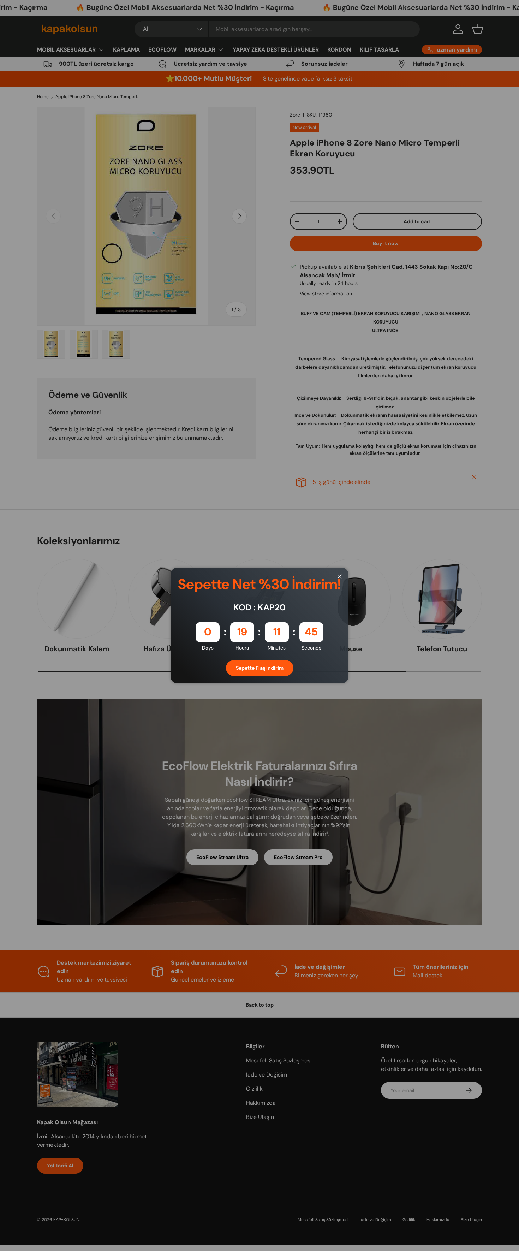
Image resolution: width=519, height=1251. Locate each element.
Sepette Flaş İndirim (260, 668)
